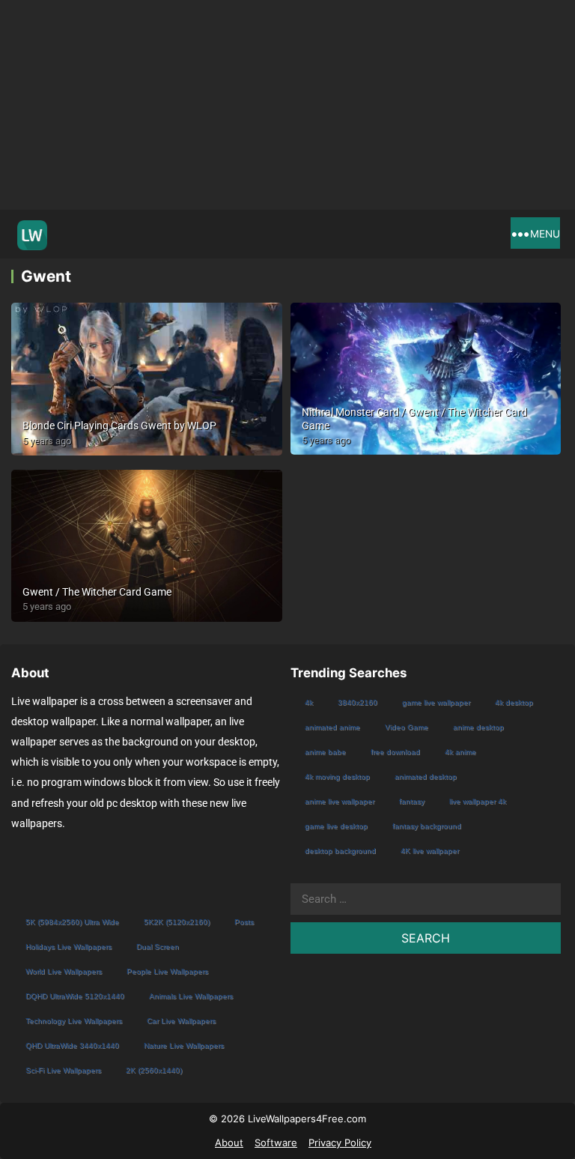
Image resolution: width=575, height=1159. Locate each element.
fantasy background (426, 826)
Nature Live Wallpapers (184, 1045)
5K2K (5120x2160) (177, 922)
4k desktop (514, 702)
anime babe (325, 752)
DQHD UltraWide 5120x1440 (74, 996)
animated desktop (426, 776)
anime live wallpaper (339, 801)
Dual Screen (157, 946)
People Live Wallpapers (167, 971)
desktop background (340, 851)
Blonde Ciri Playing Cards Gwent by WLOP (119, 426)
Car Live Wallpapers (181, 1021)
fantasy (412, 801)
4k (309, 702)
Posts (244, 922)
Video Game (406, 727)
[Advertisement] (287, 105)
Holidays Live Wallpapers (68, 946)
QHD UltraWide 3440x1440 (72, 1045)
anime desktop (478, 727)
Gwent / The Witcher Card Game (96, 592)
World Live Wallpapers (63, 971)
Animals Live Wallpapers (191, 996)
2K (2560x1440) (154, 1070)
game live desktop (336, 826)
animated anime (332, 727)
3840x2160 (357, 702)
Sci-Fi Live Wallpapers (63, 1070)
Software (276, 1143)
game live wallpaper (436, 702)
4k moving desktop (337, 776)
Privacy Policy (339, 1143)
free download (395, 752)
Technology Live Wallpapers (73, 1021)
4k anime (460, 752)
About (229, 1143)
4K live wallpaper (430, 851)
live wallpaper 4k (477, 801)
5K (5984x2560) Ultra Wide (72, 922)
